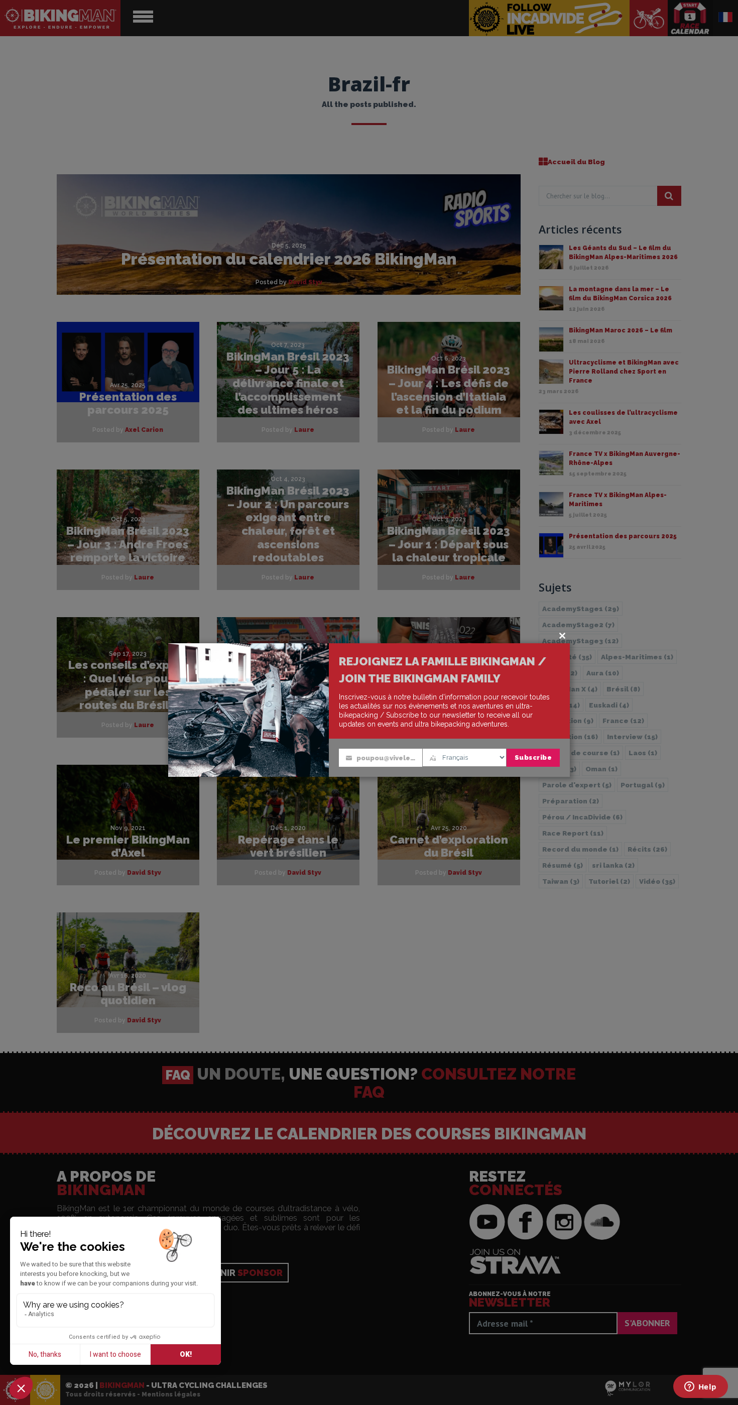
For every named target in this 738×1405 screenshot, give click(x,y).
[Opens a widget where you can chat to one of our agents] (700, 1387)
